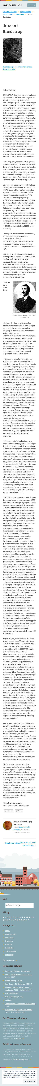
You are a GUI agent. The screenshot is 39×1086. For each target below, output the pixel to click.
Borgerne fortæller (24, 827)
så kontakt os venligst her (22, 1059)
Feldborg (8, 1000)
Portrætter (9, 948)
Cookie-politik (30, 1077)
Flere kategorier (10, 960)
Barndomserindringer (13, 843)
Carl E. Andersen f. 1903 (14, 997)
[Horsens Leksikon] (12, 5)
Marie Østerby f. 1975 (13, 981)
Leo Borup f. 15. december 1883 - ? (18, 984)
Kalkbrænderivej (11, 993)
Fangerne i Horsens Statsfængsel (18, 971)
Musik (7, 931)
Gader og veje (10, 934)
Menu (31, 5)
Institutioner (7, 14)
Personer (8, 944)
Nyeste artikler (25, 12)
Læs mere (19, 1039)
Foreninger (20, 14)
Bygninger (9, 941)
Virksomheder (10, 951)
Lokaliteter (9, 938)
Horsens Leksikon (10, 12)
